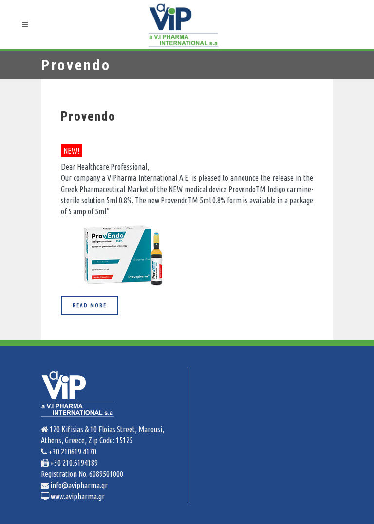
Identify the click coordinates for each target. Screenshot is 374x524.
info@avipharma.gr (78, 485)
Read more (90, 305)
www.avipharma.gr (77, 496)
